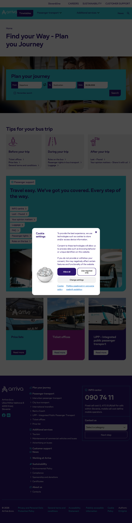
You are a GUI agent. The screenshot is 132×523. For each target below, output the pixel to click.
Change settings (77, 280)
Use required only (86, 271)
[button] (96, 232)
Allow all (66, 272)
